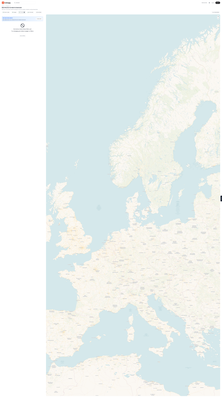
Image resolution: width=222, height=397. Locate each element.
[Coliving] (6, 3)
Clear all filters (22, 35)
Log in (213, 2)
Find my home (204, 2)
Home (3, 6)
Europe (7, 6)
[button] (218, 16)
